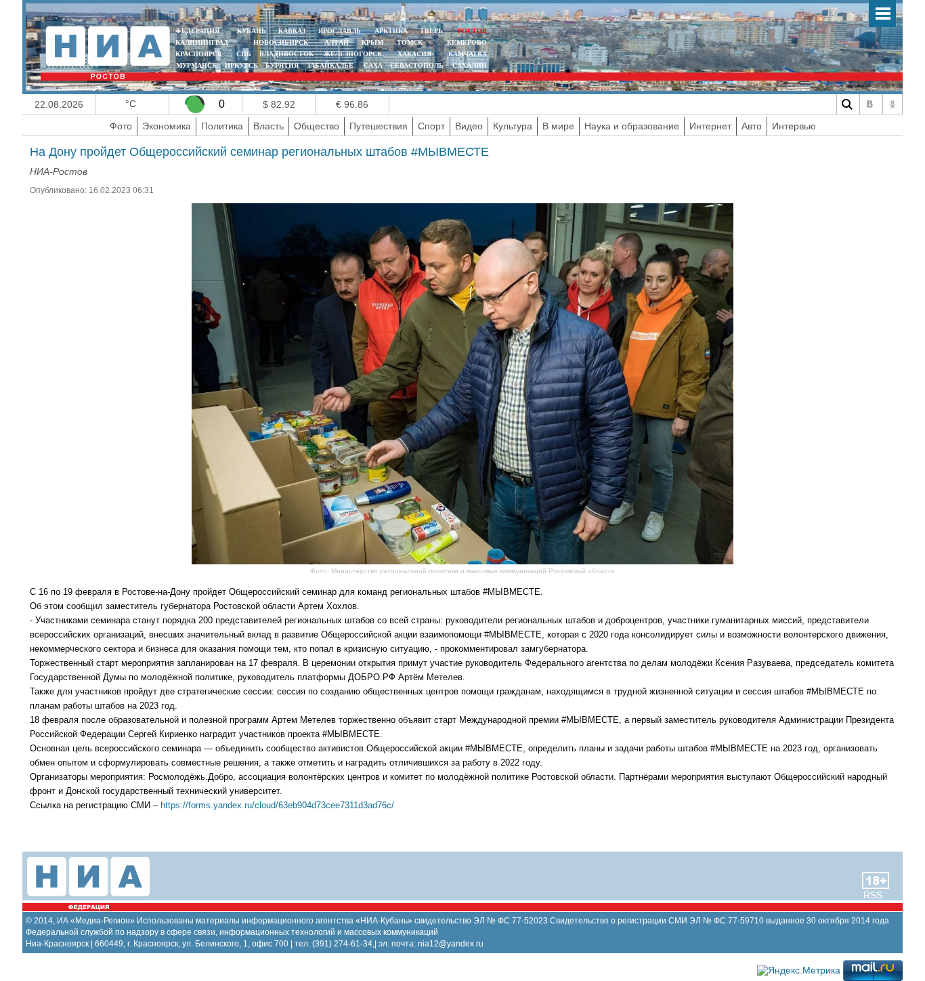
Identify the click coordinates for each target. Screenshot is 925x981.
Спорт (431, 126)
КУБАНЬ (251, 31)
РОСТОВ (472, 31)
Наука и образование (631, 126)
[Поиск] (846, 104)
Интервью (794, 126)
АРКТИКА (391, 31)
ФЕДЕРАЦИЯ (197, 31)
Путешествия (378, 126)
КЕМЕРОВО (467, 42)
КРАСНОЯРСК (198, 54)
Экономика (166, 126)
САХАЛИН (469, 65)
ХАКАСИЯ (413, 54)
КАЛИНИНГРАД (201, 42)
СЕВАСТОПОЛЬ (417, 65)
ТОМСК (412, 42)
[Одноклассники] (892, 104)
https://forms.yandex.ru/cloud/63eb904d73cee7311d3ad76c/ (277, 805)
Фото (121, 126)
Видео (469, 126)
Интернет (710, 126)
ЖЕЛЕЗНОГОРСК (353, 54)
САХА (373, 65)
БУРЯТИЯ (282, 65)
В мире (558, 126)
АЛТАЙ (336, 42)
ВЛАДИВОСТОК (286, 54)
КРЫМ (372, 42)
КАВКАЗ (291, 31)
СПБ (243, 54)
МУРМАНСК (196, 65)
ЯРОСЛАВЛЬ (339, 31)
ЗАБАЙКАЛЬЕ (331, 65)
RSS (872, 895)
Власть (268, 126)
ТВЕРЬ (431, 31)
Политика (222, 126)
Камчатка (466, 54)
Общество (316, 126)
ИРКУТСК (241, 65)
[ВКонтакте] (869, 104)
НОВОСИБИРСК (280, 42)
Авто (751, 126)
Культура (512, 126)
